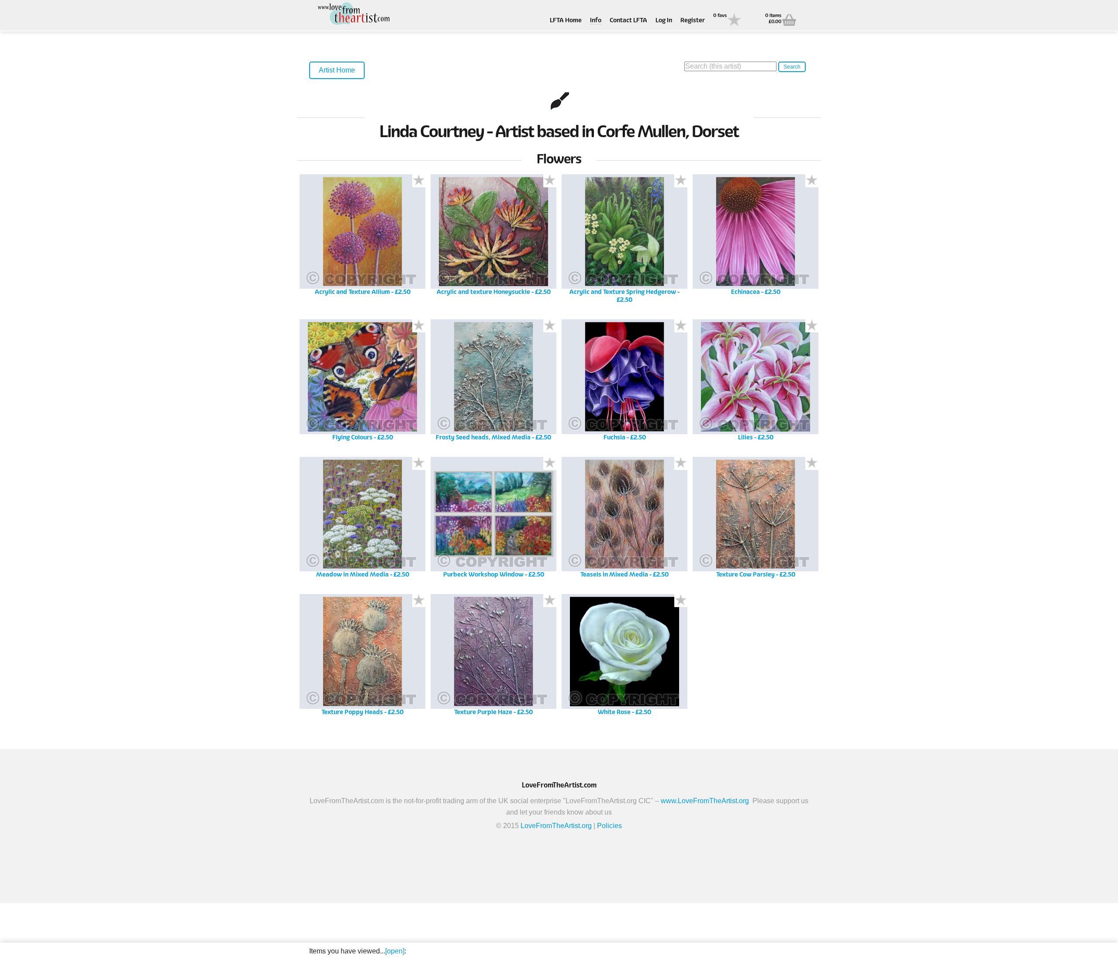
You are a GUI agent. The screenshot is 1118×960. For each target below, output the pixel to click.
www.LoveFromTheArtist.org (705, 801)
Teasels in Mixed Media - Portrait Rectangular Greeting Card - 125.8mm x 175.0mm (624, 520)
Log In (664, 20)
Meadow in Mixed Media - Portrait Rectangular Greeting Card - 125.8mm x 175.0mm (363, 520)
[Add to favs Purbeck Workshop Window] (549, 463)
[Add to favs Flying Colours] (418, 325)
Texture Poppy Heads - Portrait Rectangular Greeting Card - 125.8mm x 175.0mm (362, 657)
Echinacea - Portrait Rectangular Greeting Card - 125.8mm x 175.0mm (756, 237)
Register (692, 20)
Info (595, 20)
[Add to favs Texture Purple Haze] (549, 600)
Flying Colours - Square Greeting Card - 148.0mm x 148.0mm (362, 383)
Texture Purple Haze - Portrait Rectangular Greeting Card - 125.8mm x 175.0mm (493, 657)
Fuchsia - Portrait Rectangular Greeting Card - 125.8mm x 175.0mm (624, 382)
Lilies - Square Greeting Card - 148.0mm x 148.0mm (755, 383)
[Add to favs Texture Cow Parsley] (811, 463)
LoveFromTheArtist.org (556, 825)
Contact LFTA (628, 20)
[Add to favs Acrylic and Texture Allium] (418, 180)
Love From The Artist (353, 14)
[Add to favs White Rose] (680, 600)
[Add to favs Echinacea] (811, 180)
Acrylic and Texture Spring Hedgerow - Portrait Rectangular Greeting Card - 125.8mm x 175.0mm (624, 238)
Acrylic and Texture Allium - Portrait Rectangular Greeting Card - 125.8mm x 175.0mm (362, 238)
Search (792, 67)
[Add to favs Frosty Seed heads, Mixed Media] (549, 325)
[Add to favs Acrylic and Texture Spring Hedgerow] (680, 180)
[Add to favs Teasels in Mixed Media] (680, 463)
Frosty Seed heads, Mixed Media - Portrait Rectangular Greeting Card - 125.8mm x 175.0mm (493, 383)
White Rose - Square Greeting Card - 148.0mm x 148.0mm (624, 657)
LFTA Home (566, 20)
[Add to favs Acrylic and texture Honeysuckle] (549, 180)
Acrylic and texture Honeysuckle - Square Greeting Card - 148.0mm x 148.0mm (493, 237)
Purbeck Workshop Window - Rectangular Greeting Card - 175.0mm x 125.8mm (493, 520)
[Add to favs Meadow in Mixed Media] (418, 463)
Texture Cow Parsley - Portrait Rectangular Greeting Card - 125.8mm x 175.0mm (755, 520)
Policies (609, 825)
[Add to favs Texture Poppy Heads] (418, 600)
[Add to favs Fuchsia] (680, 325)
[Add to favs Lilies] (811, 325)
